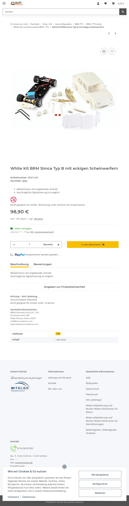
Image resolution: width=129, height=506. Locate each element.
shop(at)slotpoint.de (24, 462)
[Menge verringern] (14, 244)
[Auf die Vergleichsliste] (103, 51)
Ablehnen (100, 493)
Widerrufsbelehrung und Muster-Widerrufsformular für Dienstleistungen (102, 421)
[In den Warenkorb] (12, 43)
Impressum (13, 496)
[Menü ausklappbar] (4, 2)
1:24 (58, 334)
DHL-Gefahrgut (94, 399)
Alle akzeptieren (100, 474)
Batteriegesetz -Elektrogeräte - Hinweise (102, 431)
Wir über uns (55, 388)
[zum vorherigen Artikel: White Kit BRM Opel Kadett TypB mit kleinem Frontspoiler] (109, 33)
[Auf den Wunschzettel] (112, 51)
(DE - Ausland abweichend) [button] (42, 232)
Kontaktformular (17, 466)
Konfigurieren (100, 483)
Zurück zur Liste (20, 24)
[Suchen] (122, 11)
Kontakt (52, 383)
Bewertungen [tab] (43, 264)
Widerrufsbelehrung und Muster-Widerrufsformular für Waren (102, 409)
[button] (98, 3)
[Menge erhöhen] (58, 244)
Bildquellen (92, 383)
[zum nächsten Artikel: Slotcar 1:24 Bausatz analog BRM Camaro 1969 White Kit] (115, 33)
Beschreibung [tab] (19, 264)
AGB (88, 377)
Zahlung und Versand (59, 377)
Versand (38, 218)
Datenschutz (28, 496)
